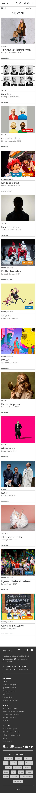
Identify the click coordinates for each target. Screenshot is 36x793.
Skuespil (29, 772)
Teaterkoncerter (26, 777)
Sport (6, 777)
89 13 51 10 (9, 669)
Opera (6, 772)
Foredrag (29, 763)
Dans (5, 763)
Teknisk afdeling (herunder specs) (13, 711)
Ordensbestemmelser (9, 717)
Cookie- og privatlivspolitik (11, 714)
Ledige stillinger (8, 741)
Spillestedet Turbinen (9, 688)
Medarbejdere (7, 697)
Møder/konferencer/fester (11, 732)
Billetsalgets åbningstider (11, 700)
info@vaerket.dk (22, 659)
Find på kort (9, 661)
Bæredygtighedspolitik (10, 708)
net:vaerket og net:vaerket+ (12, 735)
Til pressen (6, 721)
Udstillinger (18, 781)
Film (21, 763)
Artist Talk (9, 758)
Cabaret (18, 758)
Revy (13, 772)
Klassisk (8, 767)
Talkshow (14, 777)
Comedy (27, 758)
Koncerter (18, 767)
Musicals (27, 767)
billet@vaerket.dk (22, 669)
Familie (13, 763)
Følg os (5, 681)
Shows (21, 772)
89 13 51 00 (9, 659)
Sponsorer (6, 694)
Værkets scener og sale (10, 684)
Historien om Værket (9, 691)
